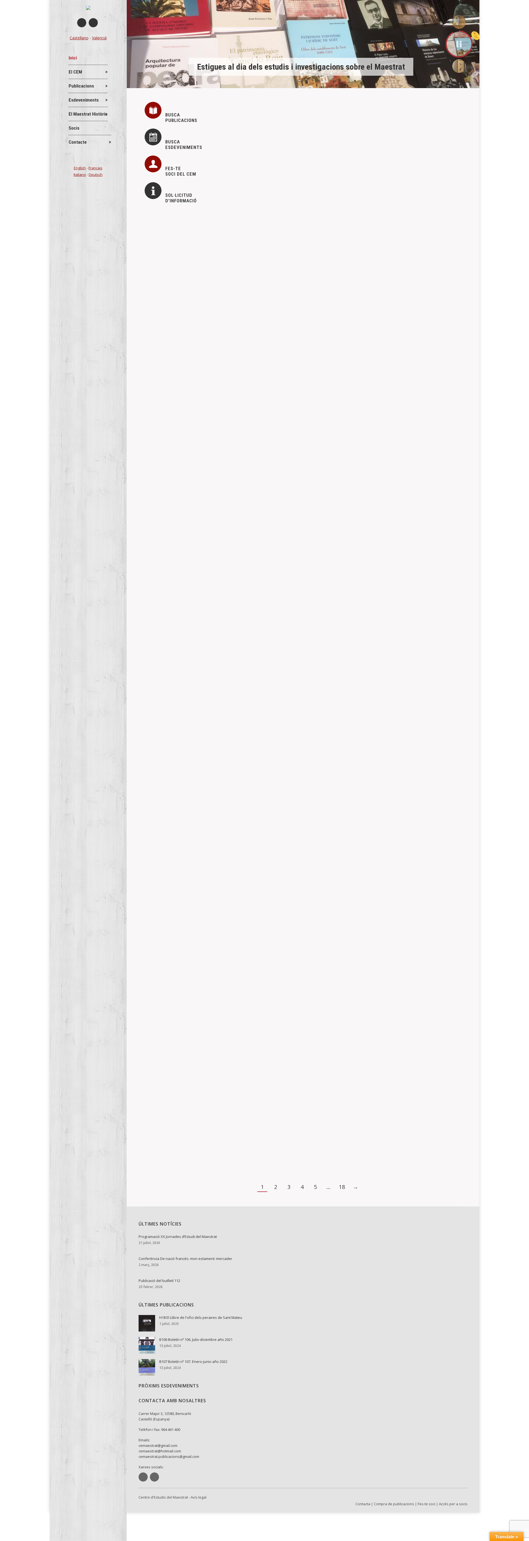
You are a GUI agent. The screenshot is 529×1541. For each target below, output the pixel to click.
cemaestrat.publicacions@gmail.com (169, 1456)
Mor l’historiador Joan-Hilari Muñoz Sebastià (200, 1122)
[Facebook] (81, 22)
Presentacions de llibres (175, 708)
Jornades (178, 228)
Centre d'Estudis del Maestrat (163, 1497)
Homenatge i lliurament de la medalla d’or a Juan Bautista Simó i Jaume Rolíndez (239, 879)
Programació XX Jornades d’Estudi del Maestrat (203, 219)
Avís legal (198, 1497)
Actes (159, 228)
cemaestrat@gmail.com (158, 1445)
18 (342, 1187)
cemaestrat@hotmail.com (160, 1451)
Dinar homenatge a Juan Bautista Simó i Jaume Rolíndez (212, 935)
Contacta (362, 1503)
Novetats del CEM (207, 228)
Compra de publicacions (394, 1503)
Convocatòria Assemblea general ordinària (197, 518)
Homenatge (164, 888)
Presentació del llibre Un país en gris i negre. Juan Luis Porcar (218, 699)
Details (159, 254)
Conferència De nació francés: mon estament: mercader (212, 275)
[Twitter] (93, 22)
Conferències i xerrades (175, 284)
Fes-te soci (426, 1503)
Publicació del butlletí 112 (179, 331)
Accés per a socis (453, 1503)
